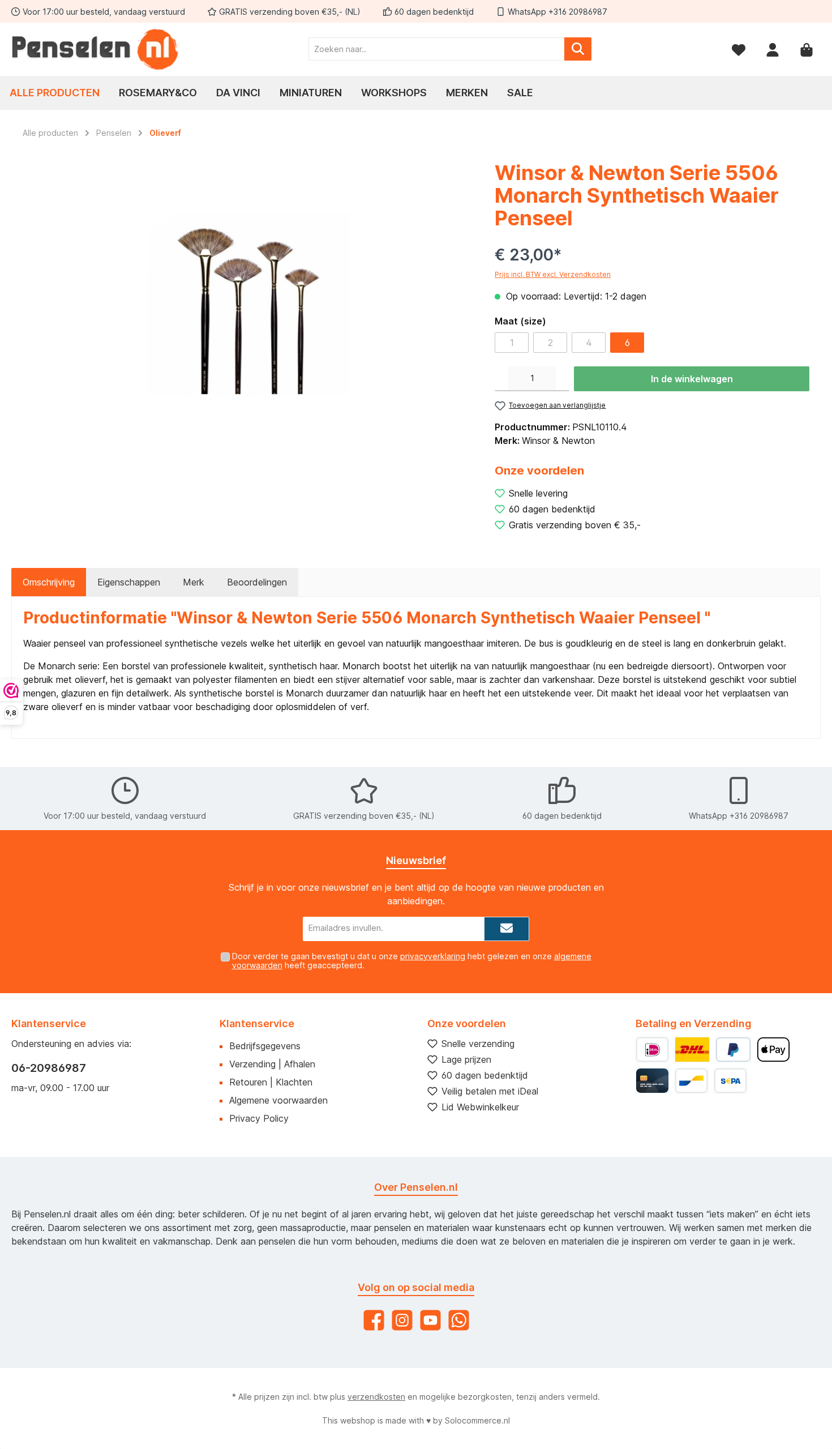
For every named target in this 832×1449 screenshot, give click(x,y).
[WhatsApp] (458, 1320)
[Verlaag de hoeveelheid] (501, 378)
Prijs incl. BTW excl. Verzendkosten (553, 274)
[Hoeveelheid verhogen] (562, 378)
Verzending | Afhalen (272, 1064)
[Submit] (506, 929)
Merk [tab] (193, 582)
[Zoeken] (577, 49)
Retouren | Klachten (270, 1082)
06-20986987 (48, 1068)
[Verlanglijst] (738, 49)
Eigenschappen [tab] (128, 582)
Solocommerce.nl (477, 1420)
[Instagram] (402, 1320)
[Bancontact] (691, 1080)
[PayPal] (733, 1049)
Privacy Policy (259, 1118)
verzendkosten (376, 1396)
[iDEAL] (652, 1049)
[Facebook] (374, 1320)
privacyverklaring (432, 956)
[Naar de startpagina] (96, 49)
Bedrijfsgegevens (265, 1046)
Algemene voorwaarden (278, 1100)
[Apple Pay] (773, 1049)
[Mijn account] (772, 49)
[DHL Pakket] (692, 1049)
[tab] (48, 582)
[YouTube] (430, 1320)
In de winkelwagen (692, 378)
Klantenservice (257, 1023)
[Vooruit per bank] (730, 1080)
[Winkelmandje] (806, 49)
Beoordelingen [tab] (257, 582)
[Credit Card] (652, 1080)
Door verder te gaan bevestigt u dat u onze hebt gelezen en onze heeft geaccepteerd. (411, 961)
